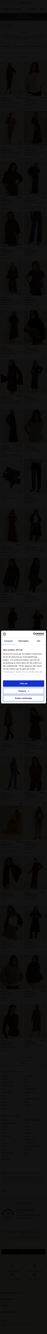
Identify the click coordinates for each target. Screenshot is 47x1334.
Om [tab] (38, 641)
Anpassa (22, 691)
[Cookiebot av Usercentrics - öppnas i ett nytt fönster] (33, 634)
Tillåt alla (23, 683)
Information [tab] (23, 641)
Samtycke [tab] (8, 641)
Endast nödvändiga (23, 698)
